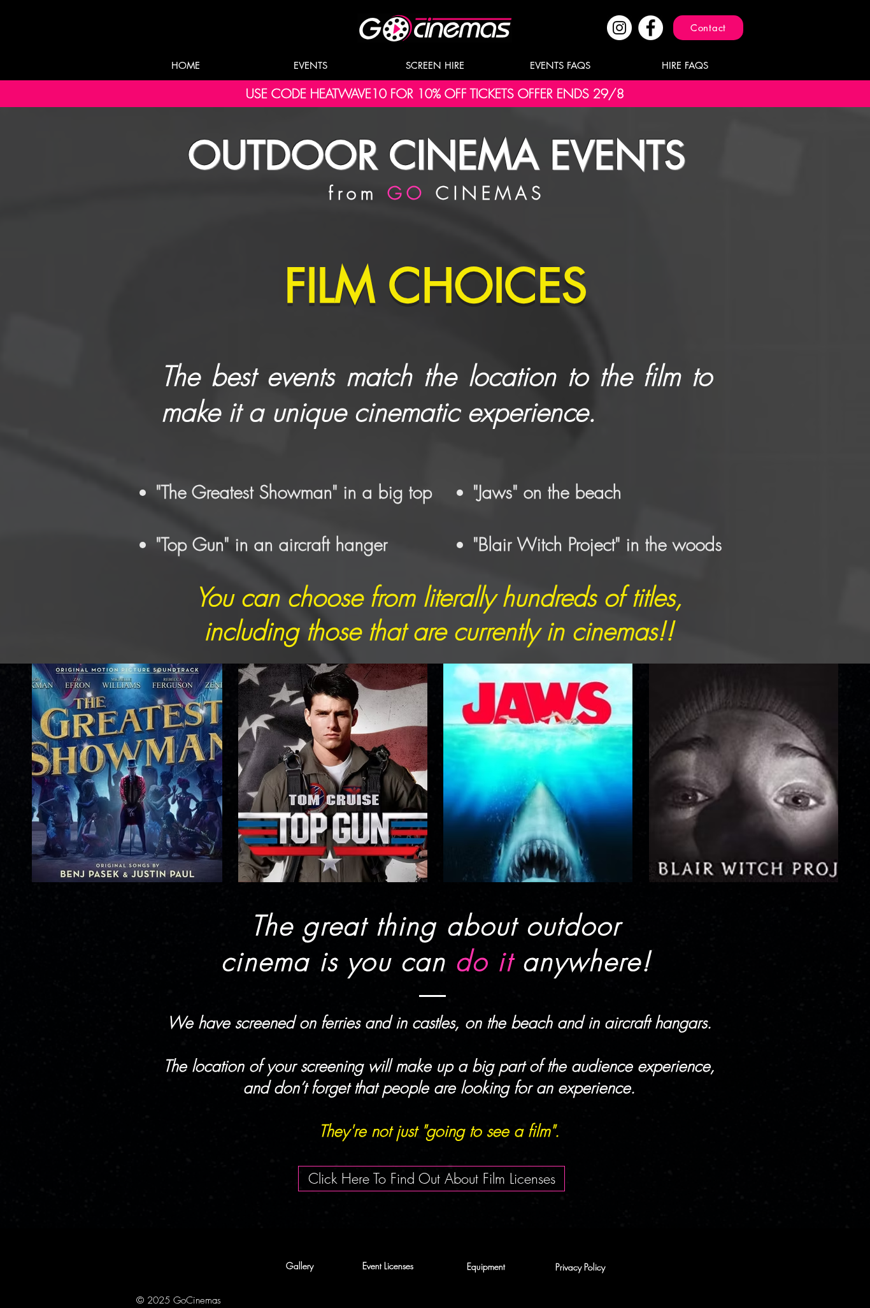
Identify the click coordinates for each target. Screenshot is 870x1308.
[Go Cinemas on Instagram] (619, 27)
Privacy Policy (580, 1267)
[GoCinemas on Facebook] (650, 27)
